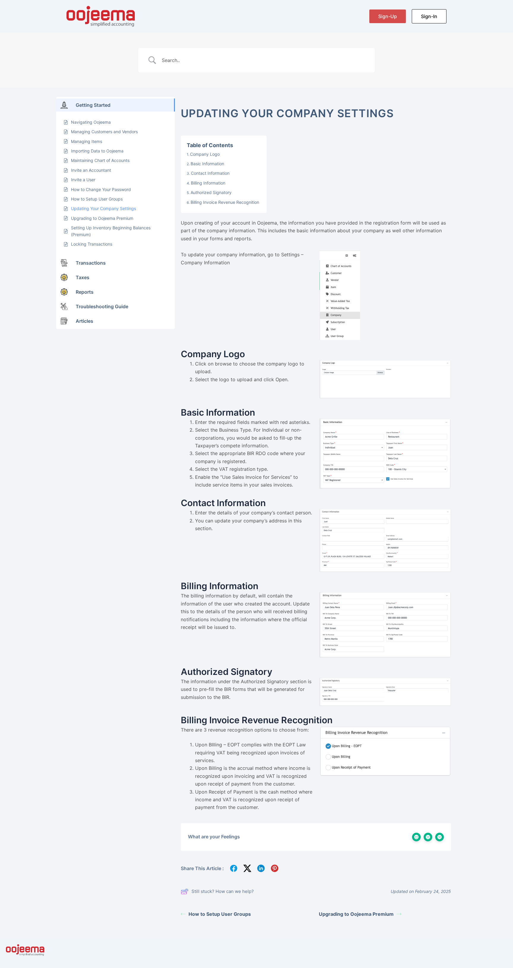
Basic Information (207, 163)
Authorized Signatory (211, 192)
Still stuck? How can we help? (222, 891)
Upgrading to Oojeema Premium (356, 914)
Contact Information (210, 173)
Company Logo (205, 154)
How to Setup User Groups (220, 914)
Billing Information (208, 182)
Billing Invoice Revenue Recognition (225, 202)
